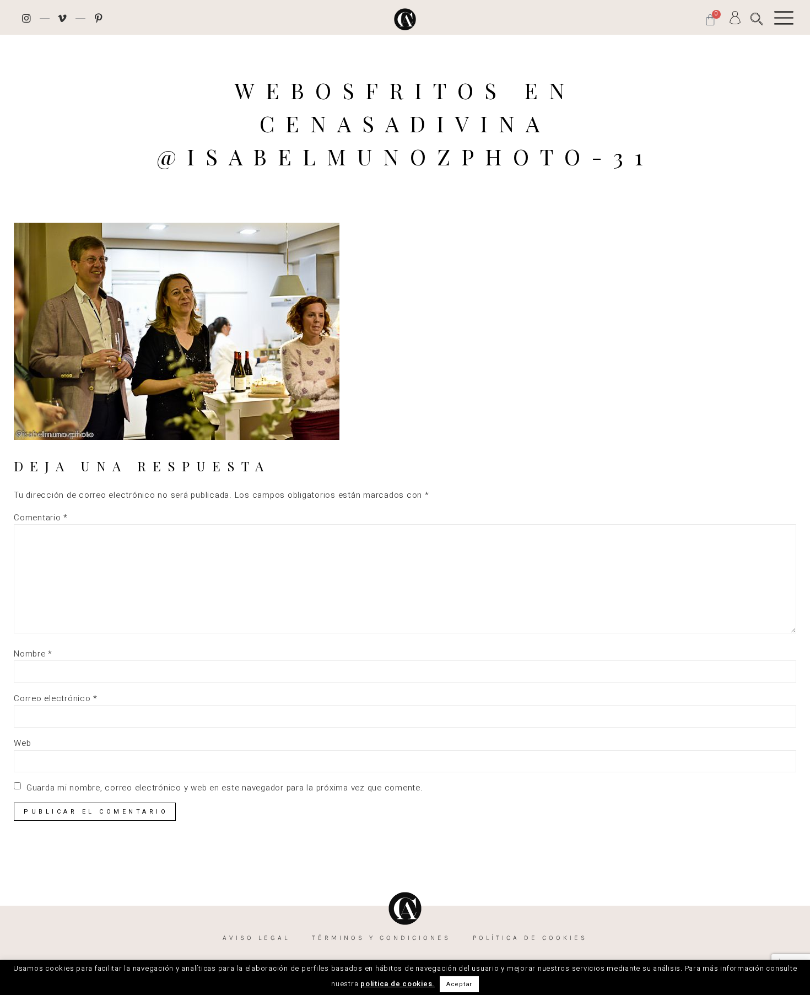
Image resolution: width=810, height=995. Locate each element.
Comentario (41, 518)
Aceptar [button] (459, 984)
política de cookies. (397, 983)
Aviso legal (256, 938)
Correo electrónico (56, 699)
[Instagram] (26, 18)
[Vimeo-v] (63, 18)
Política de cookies (530, 938)
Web (22, 743)
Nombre (33, 654)
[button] (756, 19)
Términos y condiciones (381, 938)
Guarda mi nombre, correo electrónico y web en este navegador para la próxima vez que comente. (224, 788)
